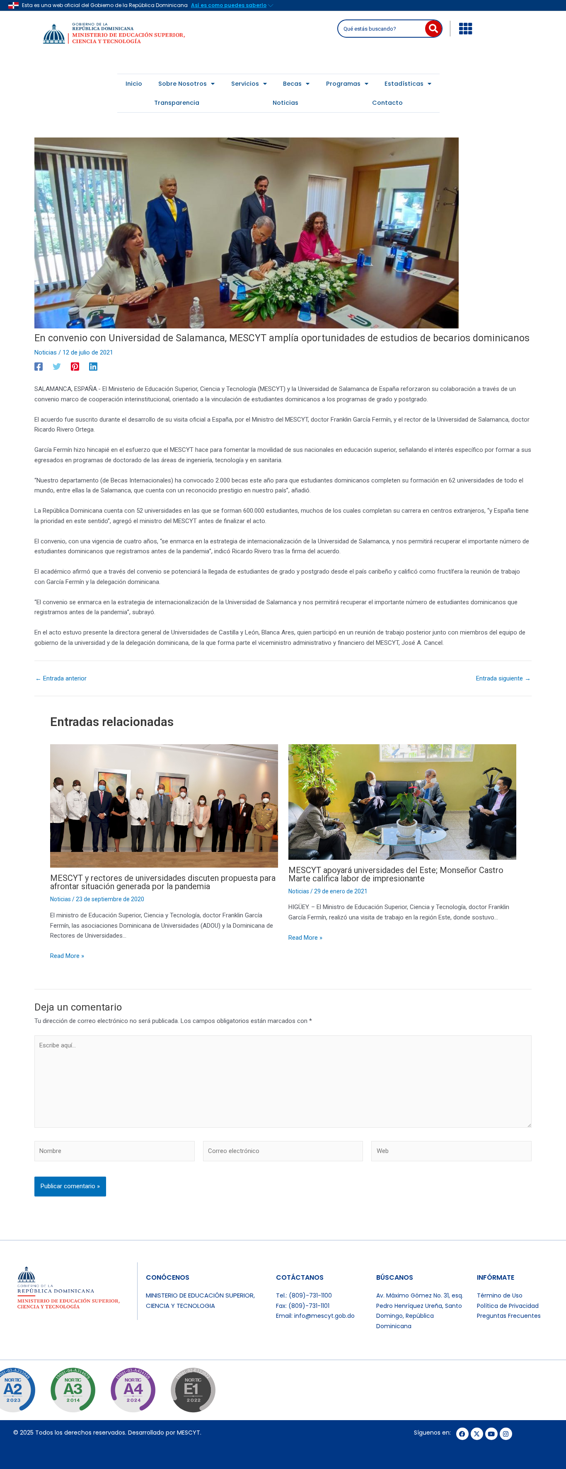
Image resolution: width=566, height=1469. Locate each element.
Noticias (285, 103)
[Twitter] (57, 366)
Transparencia (176, 103)
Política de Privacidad (508, 1306)
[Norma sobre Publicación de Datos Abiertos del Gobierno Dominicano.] (73, 1390)
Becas (292, 84)
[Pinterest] (75, 366)
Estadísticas (404, 84)
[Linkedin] (93, 366)
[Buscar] (433, 28)
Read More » (67, 956)
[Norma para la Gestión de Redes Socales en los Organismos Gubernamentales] (193, 1390)
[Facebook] (38, 366)
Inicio (134, 84)
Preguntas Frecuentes (509, 1316)
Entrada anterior (61, 678)
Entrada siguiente (503, 678)
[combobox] (382, 28)
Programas (343, 84)
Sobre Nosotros (182, 84)
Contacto (387, 103)
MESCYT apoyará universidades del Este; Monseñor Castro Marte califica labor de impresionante (395, 874)
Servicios (245, 84)
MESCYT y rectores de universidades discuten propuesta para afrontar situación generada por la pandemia (163, 882)
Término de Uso (499, 1295)
